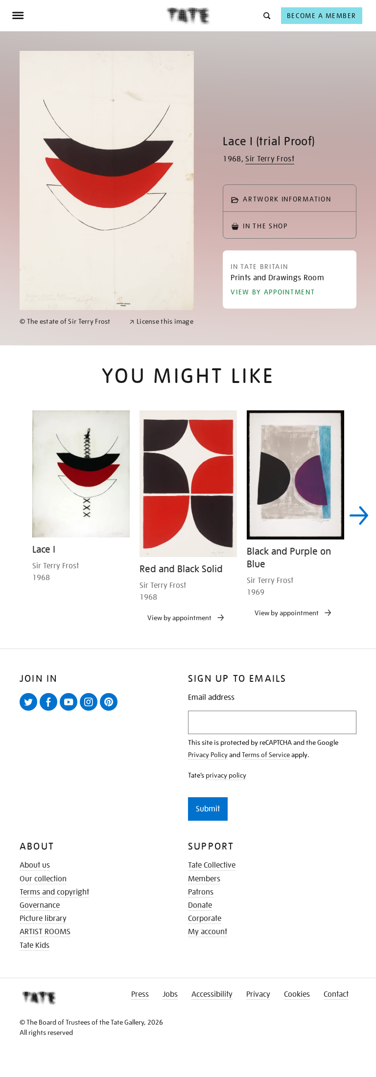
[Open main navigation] (89, 16)
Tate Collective (211, 865)
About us (35, 865)
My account (207, 932)
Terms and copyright (54, 892)
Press (140, 994)
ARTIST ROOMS (45, 932)
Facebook (50, 710)
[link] (70, 321)
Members (204, 879)
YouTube (70, 710)
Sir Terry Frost (269, 159)
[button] (266, 15)
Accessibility (212, 994)
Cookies (297, 994)
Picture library (43, 918)
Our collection (43, 879)
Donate (200, 905)
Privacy (258, 994)
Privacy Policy (208, 754)
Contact (336, 994)
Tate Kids (34, 945)
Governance (40, 905)
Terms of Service (266, 754)
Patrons (200, 892)
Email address (211, 697)
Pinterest (111, 710)
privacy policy (226, 775)
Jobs (170, 994)
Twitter (30, 710)
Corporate (204, 918)
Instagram (90, 710)
